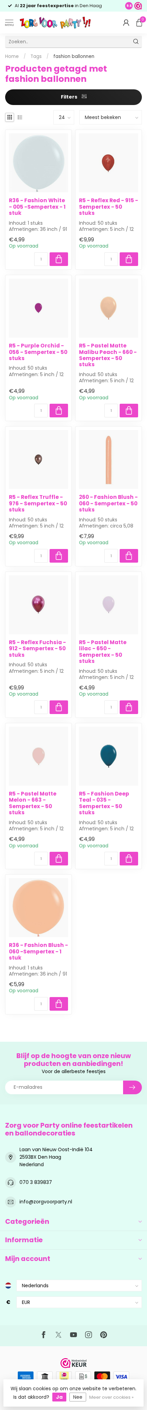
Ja (59, 1397)
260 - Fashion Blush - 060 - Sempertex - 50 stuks (108, 503)
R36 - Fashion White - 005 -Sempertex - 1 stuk (37, 206)
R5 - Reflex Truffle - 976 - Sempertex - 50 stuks (38, 503)
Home (12, 56)
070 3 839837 (35, 1182)
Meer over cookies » (111, 1397)
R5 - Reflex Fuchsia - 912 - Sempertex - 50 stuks (37, 648)
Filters (69, 96)
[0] (139, 22)
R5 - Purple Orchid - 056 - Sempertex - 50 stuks (38, 352)
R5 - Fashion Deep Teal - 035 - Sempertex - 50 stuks (104, 803)
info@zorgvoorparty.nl (45, 1201)
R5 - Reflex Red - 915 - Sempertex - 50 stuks (108, 206)
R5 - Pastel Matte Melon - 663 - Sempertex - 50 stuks (32, 803)
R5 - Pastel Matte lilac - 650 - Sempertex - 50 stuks (102, 652)
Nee (77, 1397)
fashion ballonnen (73, 56)
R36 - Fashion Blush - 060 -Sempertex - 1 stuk (38, 951)
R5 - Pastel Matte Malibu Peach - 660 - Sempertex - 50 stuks (108, 355)
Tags (36, 56)
